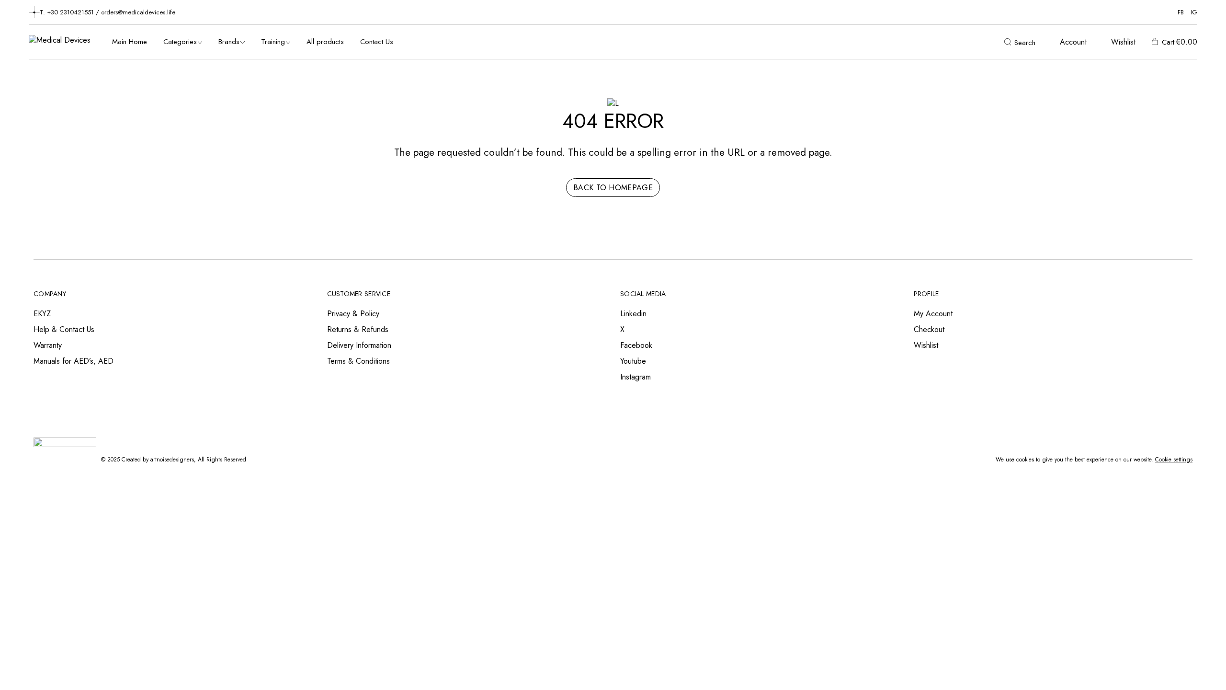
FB (1181, 12)
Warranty (48, 345)
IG (1194, 12)
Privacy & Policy (353, 313)
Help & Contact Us (64, 329)
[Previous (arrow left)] (17, 345)
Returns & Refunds (357, 329)
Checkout (929, 329)
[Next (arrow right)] (1209, 345)
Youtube (633, 361)
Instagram (635, 376)
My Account (933, 313)
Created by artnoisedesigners (158, 459)
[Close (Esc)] (1215, 10)
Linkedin (633, 313)
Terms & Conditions (358, 361)
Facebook (636, 345)
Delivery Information (359, 345)
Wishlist (926, 345)
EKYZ (42, 313)
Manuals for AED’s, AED (74, 361)
